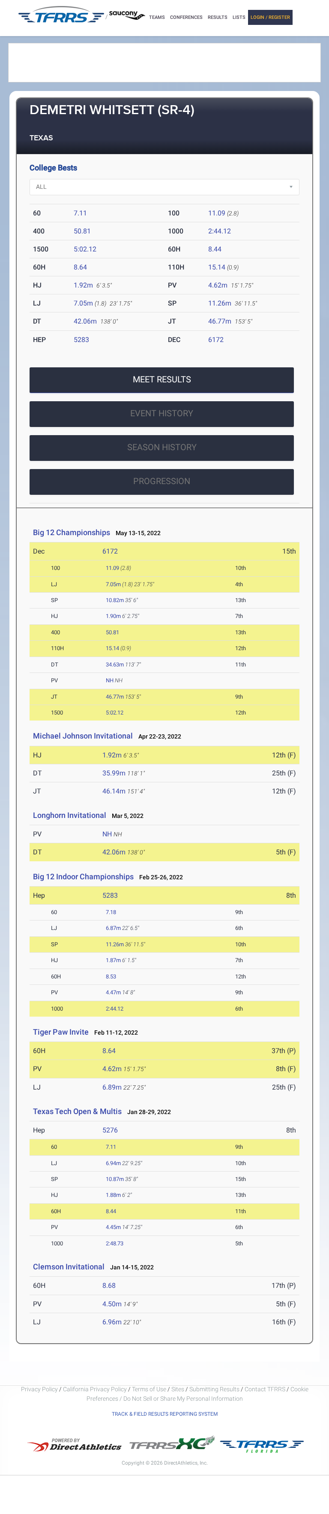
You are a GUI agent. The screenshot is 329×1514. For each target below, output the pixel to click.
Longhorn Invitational (69, 815)
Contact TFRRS (266, 1389)
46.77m (219, 321)
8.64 (80, 267)
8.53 (111, 976)
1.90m (113, 616)
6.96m (112, 1322)
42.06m (85, 321)
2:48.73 (114, 1243)
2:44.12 (219, 231)
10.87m (115, 1179)
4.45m (113, 1227)
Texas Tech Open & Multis (77, 1111)
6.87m (113, 928)
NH (110, 680)
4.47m (113, 992)
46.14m (114, 791)
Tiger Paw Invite (61, 1031)
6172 (216, 340)
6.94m (113, 1163)
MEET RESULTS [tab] (162, 379)
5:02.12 (85, 249)
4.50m (112, 1304)
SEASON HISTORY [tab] (162, 447)
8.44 (214, 249)
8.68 (109, 1285)
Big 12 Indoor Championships (83, 876)
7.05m (83, 303)
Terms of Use (149, 1389)
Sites (177, 1389)
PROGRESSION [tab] (161, 481)
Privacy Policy (39, 1389)
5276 (110, 1130)
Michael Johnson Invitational (83, 735)
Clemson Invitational (69, 1266)
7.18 (111, 912)
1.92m (83, 285)
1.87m (113, 960)
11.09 (216, 213)
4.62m (217, 285)
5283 (81, 340)
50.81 (82, 231)
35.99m (114, 773)
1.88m (113, 1195)
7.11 (80, 213)
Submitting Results (214, 1389)
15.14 (216, 267)
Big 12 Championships (71, 532)
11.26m (219, 303)
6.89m (112, 1087)
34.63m (115, 664)
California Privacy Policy (95, 1389)
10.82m (115, 600)
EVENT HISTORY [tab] (161, 413)
